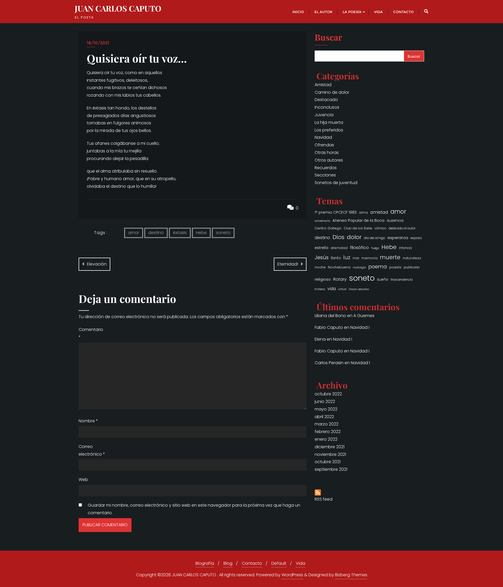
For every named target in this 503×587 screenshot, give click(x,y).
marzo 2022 (326, 424)
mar (356, 258)
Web (83, 480)
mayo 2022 (326, 409)
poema (377, 266)
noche (320, 267)
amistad (379, 212)
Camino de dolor (332, 92)
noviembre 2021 (330, 454)
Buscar (328, 38)
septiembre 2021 (331, 469)
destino (156, 233)
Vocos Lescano (359, 289)
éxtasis (180, 233)
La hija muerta (329, 122)
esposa (416, 238)
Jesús (322, 257)
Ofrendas (324, 145)
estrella (321, 247)
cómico (380, 228)
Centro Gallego (328, 228)
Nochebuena (339, 267)
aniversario (322, 221)
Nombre (88, 421)
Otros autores (329, 160)
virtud (342, 289)
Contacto (252, 563)
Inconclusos (327, 107)
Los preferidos (329, 130)
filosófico (359, 248)
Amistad (323, 85)
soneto (223, 233)
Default (278, 563)
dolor (354, 237)
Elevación (97, 264)
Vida (300, 563)
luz (346, 257)
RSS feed (323, 499)
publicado (411, 267)
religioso (323, 279)
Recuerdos (326, 168)
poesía (395, 267)
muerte (390, 257)
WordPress (292, 575)
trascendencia (402, 280)
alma (363, 212)
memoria (370, 258)
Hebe (201, 233)
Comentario (91, 333)
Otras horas (327, 152)
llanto (336, 258)
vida (331, 288)
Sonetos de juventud (336, 183)
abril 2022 (324, 417)
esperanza (397, 237)
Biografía (204, 563)
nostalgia (359, 267)
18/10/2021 (98, 42)
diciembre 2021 (330, 447)
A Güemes (363, 316)
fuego (375, 248)
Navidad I (359, 327)
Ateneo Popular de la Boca (358, 220)
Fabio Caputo (329, 327)
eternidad (339, 248)
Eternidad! (287, 264)
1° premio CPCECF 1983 (336, 212)
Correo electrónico (92, 450)
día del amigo (374, 238)
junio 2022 (325, 401)
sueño (382, 279)
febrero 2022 (328, 432)
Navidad (323, 137)
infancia (405, 248)
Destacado (326, 100)
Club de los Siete (358, 228)
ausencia (395, 220)
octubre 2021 (328, 462)
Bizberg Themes (351, 575)
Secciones (325, 175)
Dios (338, 237)
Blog (227, 563)
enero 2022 (326, 439)
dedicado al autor (402, 228)
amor (133, 233)
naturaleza (412, 258)
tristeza (320, 289)
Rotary (340, 279)
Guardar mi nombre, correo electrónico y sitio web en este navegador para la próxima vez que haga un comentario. (194, 509)
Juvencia (324, 115)
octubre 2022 (328, 394)
